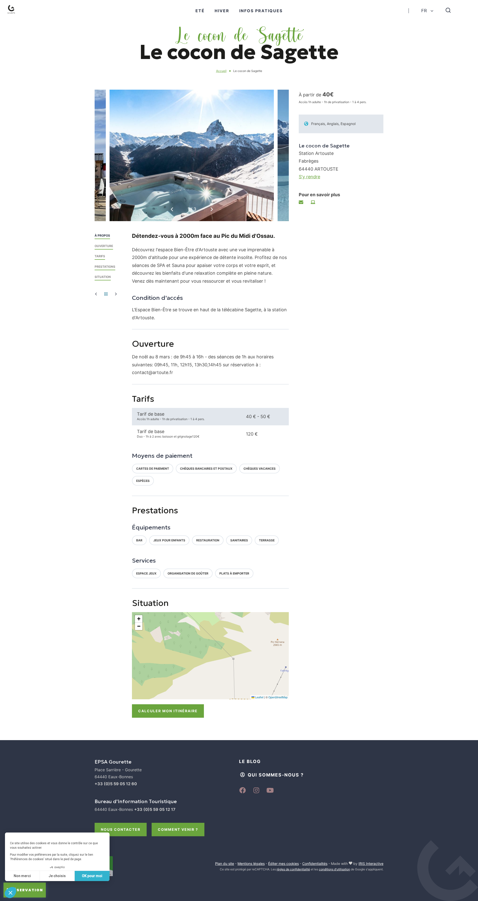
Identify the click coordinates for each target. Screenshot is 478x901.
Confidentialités (314, 863)
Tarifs (100, 256)
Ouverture (104, 246)
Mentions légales (251, 863)
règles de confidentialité (293, 869)
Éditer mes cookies (283, 863)
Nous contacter (120, 829)
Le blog (250, 761)
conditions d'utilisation (334, 869)
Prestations (105, 266)
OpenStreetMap (278, 697)
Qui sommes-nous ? (276, 774)
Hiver (222, 10)
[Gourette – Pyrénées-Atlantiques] (16, 15)
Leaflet (258, 697)
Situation (103, 277)
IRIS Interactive (370, 863)
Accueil (221, 71)
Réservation (27, 890)
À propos (102, 235)
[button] (211, 209)
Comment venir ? (178, 829)
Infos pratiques (261, 10)
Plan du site (224, 863)
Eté (200, 10)
